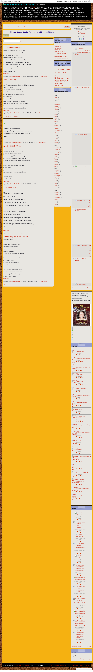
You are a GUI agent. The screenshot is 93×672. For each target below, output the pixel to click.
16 (82, 405)
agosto (56, 109)
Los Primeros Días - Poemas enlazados (79, 569)
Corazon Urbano (80, 351)
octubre (56, 106)
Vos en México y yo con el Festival (61, 54)
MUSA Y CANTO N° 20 (82, 472)
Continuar (6, 73)
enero (56, 99)
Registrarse (60, 1)
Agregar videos (77, 646)
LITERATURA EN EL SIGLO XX (83, 433)
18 (82, 385)
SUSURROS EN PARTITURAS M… (83, 457)
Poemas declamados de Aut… (83, 395)
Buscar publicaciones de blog (21, 41)
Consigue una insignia (85, 659)
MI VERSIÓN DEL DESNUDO (62, 58)
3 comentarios (42, 113)
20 (81, 484)
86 (78, 362)
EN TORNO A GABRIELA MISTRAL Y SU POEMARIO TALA (62, 74)
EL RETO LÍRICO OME (82, 465)
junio (56, 113)
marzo (56, 97)
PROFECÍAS (79, 449)
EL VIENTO (57, 46)
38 (82, 476)
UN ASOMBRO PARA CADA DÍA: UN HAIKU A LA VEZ (62, 79)
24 (81, 468)
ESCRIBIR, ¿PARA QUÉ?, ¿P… (83, 425)
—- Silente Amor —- (80, 579)
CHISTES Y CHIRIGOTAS (82, 488)
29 (82, 378)
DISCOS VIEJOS (59, 85)
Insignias (51, 665)
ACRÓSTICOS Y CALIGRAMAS (80, 480)
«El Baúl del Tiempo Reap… (83, 358)
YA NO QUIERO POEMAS (61, 82)
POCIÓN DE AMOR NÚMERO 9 (62, 70)
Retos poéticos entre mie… (82, 441)
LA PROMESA (87, 49)
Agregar (68, 26)
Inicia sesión (82, 33)
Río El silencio (58, 48)
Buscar (91, 1)
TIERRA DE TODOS (60, 51)
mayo (56, 114)
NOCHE (83, 284)
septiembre (57, 108)
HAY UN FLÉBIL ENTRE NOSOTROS (80, 624)
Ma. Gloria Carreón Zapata (80, 606)
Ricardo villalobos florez (80, 615)
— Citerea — (79, 536)
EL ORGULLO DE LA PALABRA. (79, 603)
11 (81, 428)
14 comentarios (43, 233)
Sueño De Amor (79, 558)
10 (81, 437)
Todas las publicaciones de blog (11, 26)
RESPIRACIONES (10, 187)
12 (81, 461)
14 (78, 370)
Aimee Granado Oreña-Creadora (21, 665)
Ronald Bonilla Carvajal (16, 76)
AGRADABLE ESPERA (90, 251)
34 (78, 385)
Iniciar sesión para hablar (82, 669)
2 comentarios (43, 76)
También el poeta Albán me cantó (15, 236)
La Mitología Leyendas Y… (83, 367)
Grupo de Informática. (81, 388)
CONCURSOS (79, 374)
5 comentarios (42, 142)
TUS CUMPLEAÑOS (79, 613)
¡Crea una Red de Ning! (14, 1)
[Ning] (4, 1)
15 (82, 421)
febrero (56, 119)
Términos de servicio (85, 665)
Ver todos (89, 288)
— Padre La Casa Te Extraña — (79, 526)
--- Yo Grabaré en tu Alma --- (79, 590)
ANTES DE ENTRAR (12, 146)
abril (56, 116)
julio (56, 111)
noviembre (57, 104)
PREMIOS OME (80, 381)
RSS (4, 284)
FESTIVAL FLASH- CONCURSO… (80, 417)
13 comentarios (43, 281)
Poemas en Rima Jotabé (81, 402)
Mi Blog (22, 26)
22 (82, 362)
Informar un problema (60, 665)
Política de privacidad (72, 665)
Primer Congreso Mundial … (83, 495)
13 (78, 378)
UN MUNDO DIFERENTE (79, 636)
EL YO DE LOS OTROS (13, 47)
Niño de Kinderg (9, 79)
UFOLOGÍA (79, 409)
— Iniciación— (79, 515)
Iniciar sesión (67, 1)
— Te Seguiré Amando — (79, 547)
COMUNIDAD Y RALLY (61, 56)
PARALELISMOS (10, 116)
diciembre (57, 103)
